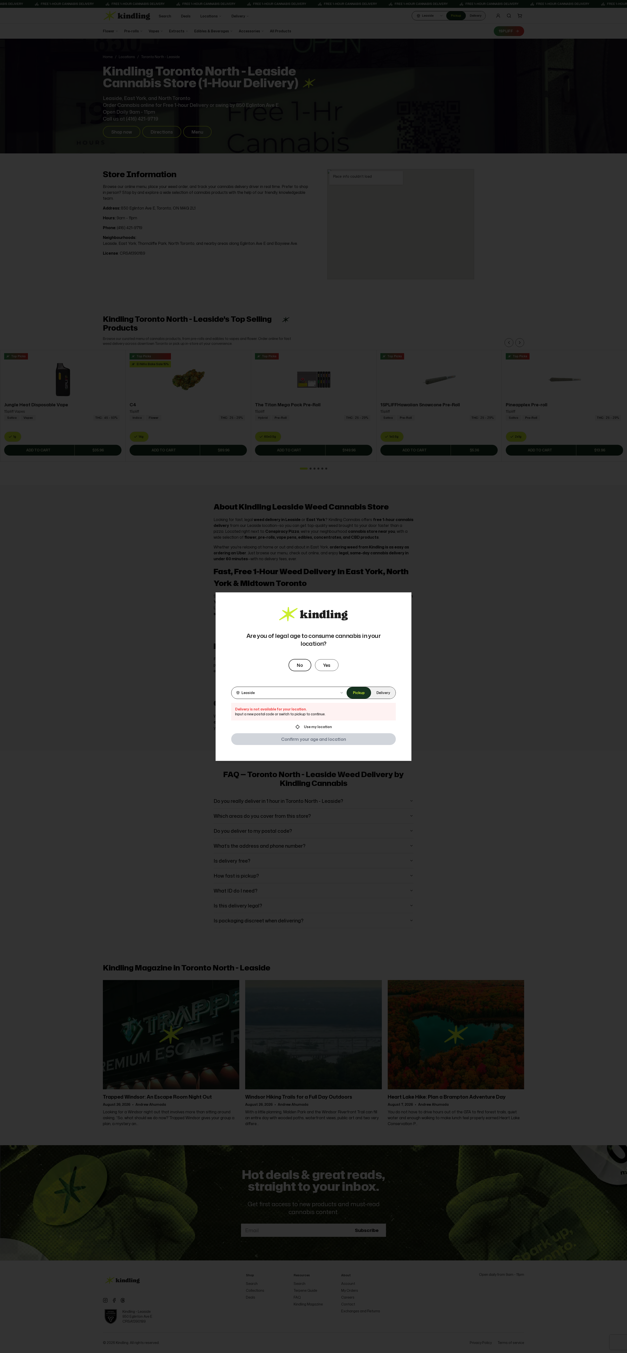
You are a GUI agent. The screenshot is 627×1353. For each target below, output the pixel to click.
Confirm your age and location (313, 739)
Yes (326, 665)
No (300, 665)
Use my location (318, 726)
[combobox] (289, 693)
